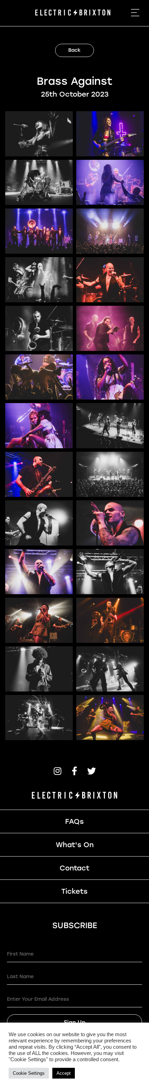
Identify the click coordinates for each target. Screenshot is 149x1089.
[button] (57, 771)
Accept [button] (63, 1073)
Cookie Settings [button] (29, 1073)
